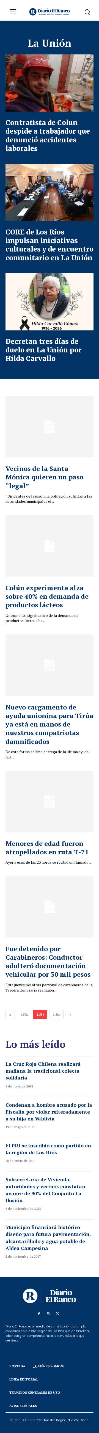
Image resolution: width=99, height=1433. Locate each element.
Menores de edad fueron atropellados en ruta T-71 (47, 847)
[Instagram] (48, 1314)
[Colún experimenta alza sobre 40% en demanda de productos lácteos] (50, 546)
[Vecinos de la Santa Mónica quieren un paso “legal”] (50, 426)
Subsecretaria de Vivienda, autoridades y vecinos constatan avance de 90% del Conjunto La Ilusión (45, 1189)
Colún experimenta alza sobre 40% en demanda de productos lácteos (47, 596)
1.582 (24, 1014)
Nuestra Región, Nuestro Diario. (66, 1420)
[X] (57, 1314)
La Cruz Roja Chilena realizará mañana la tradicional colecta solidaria (43, 1071)
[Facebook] (38, 1314)
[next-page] (70, 1014)
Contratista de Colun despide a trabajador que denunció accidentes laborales (48, 135)
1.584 (56, 1014)
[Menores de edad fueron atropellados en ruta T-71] (50, 801)
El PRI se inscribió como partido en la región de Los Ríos (48, 1149)
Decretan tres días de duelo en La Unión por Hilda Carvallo (44, 350)
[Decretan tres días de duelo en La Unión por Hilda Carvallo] (50, 301)
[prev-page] (10, 1014)
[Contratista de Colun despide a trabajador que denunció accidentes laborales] (50, 83)
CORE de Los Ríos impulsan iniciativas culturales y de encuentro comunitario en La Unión (50, 245)
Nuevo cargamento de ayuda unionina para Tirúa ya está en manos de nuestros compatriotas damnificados (49, 724)
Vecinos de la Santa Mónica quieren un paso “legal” (44, 477)
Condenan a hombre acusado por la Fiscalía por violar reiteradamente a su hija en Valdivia (49, 1111)
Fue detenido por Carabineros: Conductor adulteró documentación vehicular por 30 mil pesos (48, 961)
